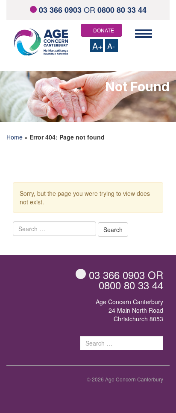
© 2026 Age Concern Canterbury (125, 379)
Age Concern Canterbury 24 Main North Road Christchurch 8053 (129, 310)
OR (93, 9)
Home (14, 137)
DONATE (103, 30)
